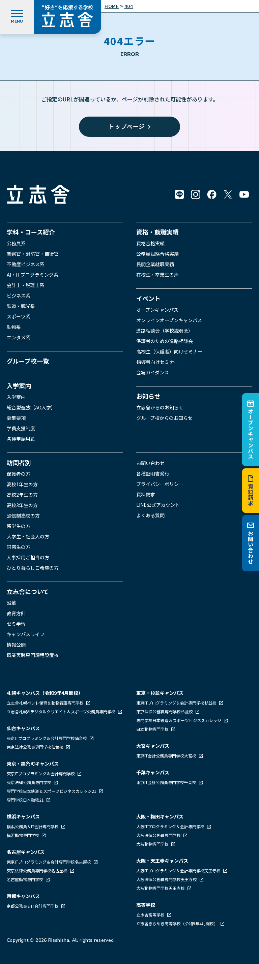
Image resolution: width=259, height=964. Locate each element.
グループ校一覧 (28, 360)
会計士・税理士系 (26, 285)
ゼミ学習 (16, 623)
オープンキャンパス (251, 433)
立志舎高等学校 (150, 915)
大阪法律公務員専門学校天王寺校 (167, 879)
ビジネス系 (18, 295)
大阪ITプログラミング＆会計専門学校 (170, 826)
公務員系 (16, 243)
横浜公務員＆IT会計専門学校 (33, 826)
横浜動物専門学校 (23, 835)
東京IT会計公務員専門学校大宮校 (166, 755)
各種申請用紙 (21, 438)
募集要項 (16, 417)
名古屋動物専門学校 (25, 879)
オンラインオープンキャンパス (169, 320)
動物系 (14, 326)
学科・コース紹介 (31, 231)
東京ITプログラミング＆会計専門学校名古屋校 (49, 862)
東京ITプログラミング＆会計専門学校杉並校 (177, 703)
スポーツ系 (18, 316)
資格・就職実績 (157, 231)
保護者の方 (18, 473)
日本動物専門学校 (153, 729)
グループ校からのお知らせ (164, 417)
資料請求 (251, 495)
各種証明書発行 (152, 473)
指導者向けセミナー (157, 362)
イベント (148, 298)
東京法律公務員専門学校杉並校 (165, 711)
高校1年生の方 (22, 484)
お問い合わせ (251, 547)
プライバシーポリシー (159, 483)
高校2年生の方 (22, 494)
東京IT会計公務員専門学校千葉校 (166, 782)
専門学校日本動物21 (26, 800)
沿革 (11, 602)
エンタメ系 (18, 337)
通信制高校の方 (23, 515)
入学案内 (19, 385)
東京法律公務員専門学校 (29, 782)
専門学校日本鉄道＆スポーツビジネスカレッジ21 (52, 791)
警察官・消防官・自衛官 (33, 253)
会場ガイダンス (152, 372)
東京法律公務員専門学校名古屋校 (37, 870)
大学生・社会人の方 (28, 536)
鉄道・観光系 (21, 306)
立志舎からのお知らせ (159, 407)
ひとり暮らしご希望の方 (33, 567)
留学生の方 (18, 526)
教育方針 (16, 613)
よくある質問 (150, 515)
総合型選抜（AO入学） (31, 407)
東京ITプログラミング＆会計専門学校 (41, 773)
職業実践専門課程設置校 (33, 655)
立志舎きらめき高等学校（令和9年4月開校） (177, 923)
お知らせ (148, 396)
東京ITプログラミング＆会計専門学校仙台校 (47, 738)
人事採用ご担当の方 (28, 557)
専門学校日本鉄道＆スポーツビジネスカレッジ (179, 720)
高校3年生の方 (22, 505)
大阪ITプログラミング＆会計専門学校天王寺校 (179, 870)
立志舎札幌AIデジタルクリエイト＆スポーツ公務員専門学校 (61, 711)
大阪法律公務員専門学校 (159, 835)
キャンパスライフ (26, 634)
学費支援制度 (21, 428)
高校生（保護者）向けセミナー (169, 351)
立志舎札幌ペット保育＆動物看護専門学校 (46, 703)
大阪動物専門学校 (153, 844)
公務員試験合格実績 (157, 253)
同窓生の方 (18, 546)
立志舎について (28, 591)
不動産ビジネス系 (26, 264)
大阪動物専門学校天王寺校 (161, 888)
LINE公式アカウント (158, 504)
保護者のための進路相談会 (164, 341)
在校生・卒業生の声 (157, 274)
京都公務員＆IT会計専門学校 (33, 906)
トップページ (127, 126)
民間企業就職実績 (155, 264)
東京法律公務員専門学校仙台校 (35, 747)
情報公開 (16, 644)
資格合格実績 (150, 243)
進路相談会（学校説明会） (164, 330)
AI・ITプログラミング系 (32, 274)
